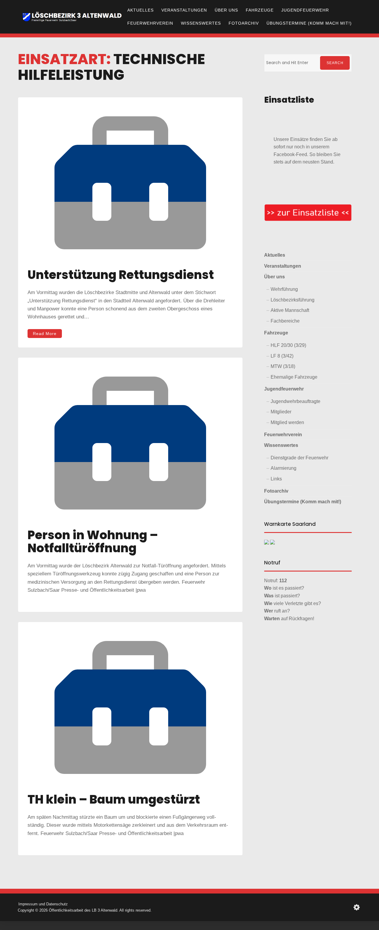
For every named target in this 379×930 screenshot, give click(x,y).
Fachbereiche (285, 320)
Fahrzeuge (260, 10)
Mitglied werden (287, 422)
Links (276, 478)
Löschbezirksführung (292, 299)
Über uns (226, 10)
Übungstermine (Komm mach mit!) (309, 23)
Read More (45, 333)
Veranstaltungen (184, 10)
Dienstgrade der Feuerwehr (299, 457)
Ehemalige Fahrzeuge (294, 377)
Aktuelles (140, 10)
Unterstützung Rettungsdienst (121, 274)
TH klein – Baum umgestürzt (114, 799)
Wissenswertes (201, 23)
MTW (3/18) (283, 366)
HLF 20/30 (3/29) (288, 345)
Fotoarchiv (244, 23)
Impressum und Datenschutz (43, 904)
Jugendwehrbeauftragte (295, 401)
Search (335, 63)
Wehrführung (284, 289)
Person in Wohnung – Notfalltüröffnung (93, 541)
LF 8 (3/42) (282, 355)
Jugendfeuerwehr (305, 10)
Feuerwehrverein (150, 23)
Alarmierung (283, 468)
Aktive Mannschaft (290, 310)
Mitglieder (281, 411)
